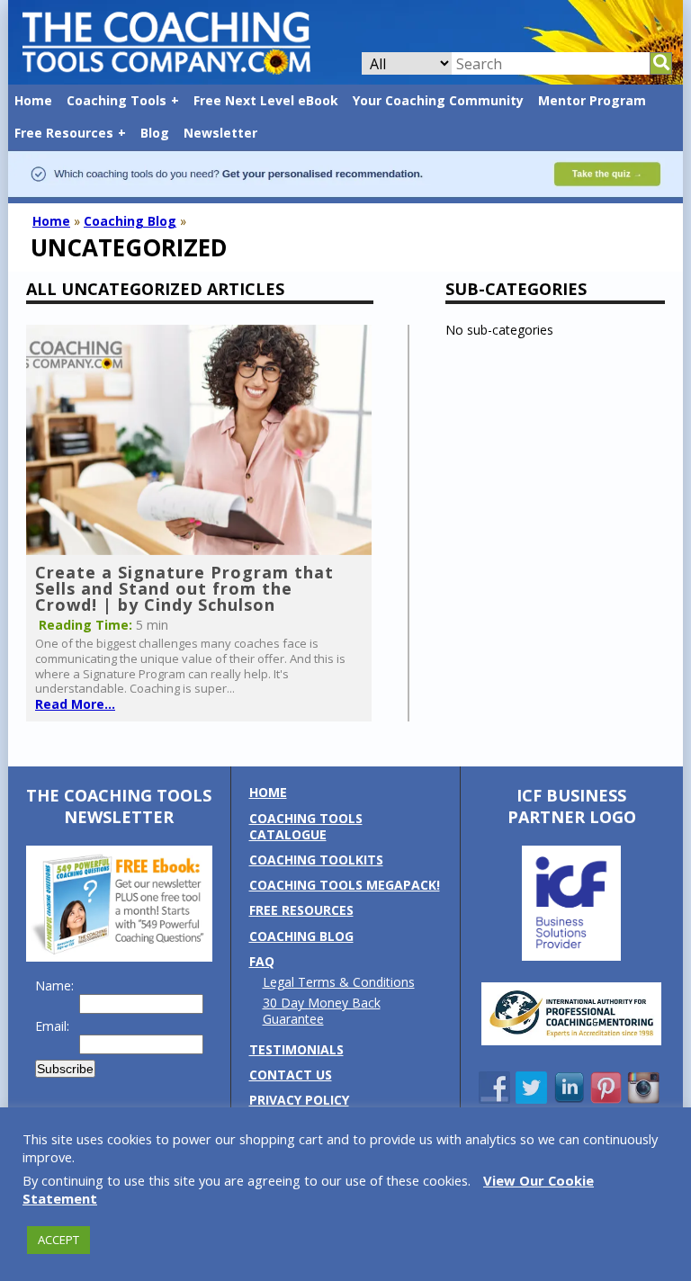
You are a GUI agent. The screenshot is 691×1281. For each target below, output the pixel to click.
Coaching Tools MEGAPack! (344, 884)
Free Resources (63, 132)
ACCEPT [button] (58, 1240)
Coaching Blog (130, 220)
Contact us (290, 1074)
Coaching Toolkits (316, 859)
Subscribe (65, 1069)
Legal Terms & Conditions (339, 981)
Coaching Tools (116, 100)
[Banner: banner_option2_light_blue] (345, 193)
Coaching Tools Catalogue (306, 826)
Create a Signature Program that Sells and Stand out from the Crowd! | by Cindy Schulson (184, 588)
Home (33, 100)
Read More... (75, 703)
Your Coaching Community (438, 100)
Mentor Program (592, 100)
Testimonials (296, 1049)
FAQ (261, 961)
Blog (154, 132)
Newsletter (220, 132)
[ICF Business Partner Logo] (571, 955)
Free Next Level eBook (265, 100)
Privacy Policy (299, 1099)
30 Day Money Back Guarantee (322, 1010)
